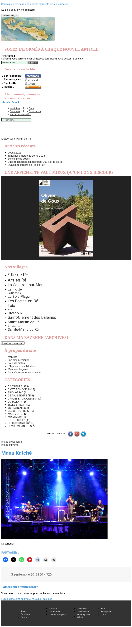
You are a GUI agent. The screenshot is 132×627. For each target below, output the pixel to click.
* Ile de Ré (18, 274)
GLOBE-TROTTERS (18, 410)
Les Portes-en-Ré (23, 301)
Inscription (15, 108)
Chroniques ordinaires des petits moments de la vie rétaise (34, 4)
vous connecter (24, 593)
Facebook (25, 614)
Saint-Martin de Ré (23, 322)
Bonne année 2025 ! (19, 158)
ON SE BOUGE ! (16, 420)
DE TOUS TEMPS (17, 395)
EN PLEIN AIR (16, 407)
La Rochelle (15, 293)
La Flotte (15, 289)
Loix (11, 305)
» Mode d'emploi (11, 102)
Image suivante (10, 444)
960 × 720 (45, 574)
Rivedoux (15, 313)
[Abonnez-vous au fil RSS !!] (33, 87)
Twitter (24, 617)
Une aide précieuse (18, 360)
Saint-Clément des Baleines (32, 317)
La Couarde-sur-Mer (25, 285)
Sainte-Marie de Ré (23, 329)
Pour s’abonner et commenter (24, 372)
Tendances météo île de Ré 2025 (26, 155)
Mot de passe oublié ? (20, 114)
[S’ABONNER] (33, 62)
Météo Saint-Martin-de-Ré (16, 138)
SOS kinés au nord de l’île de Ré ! (26, 164)
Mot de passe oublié (83, 615)
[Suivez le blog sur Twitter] (30, 83)
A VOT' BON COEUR (19, 389)
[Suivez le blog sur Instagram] (31, 79)
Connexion (15, 111)
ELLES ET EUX (16, 404)
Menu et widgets (10, 15)
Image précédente (11, 441)
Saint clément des (14, 326)
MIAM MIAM (15, 416)
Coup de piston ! (17, 363)
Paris (10, 309)
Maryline (12, 357)
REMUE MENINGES (18, 426)
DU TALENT (14, 401)
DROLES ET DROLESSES (22, 398)
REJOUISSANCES (18, 423)
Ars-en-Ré (17, 280)
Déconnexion (35, 111)
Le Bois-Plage (19, 297)
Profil (31, 108)
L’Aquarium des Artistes (21, 366)
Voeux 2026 (14, 152)
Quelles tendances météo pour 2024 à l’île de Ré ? (36, 161)
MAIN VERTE (15, 413)
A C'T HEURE (15, 386)
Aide (103, 614)
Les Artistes (54, 611)
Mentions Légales (18, 369)
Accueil (24, 611)
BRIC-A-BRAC (15, 392)
